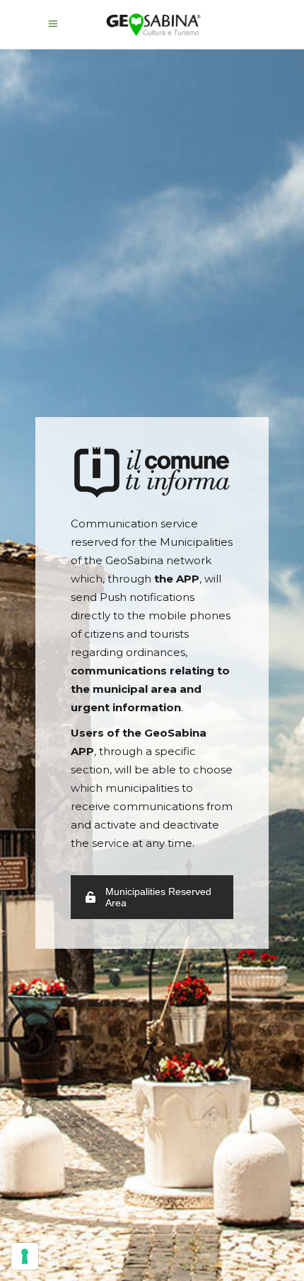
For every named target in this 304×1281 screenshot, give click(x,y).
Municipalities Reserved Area (158, 897)
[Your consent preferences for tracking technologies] (24, 1256)
